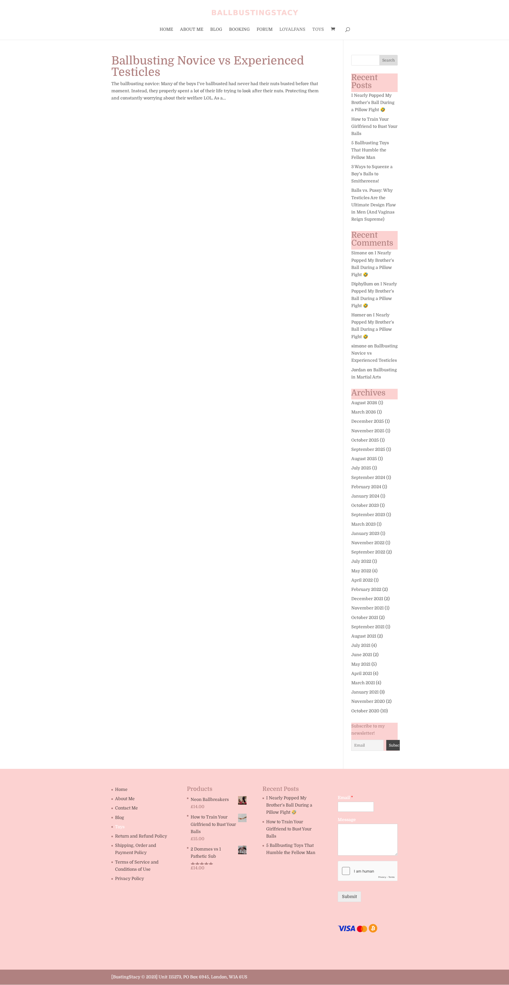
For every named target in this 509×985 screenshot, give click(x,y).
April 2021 (361, 673)
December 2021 (367, 598)
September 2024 (368, 477)
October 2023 (365, 505)
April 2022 (362, 580)
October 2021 (364, 617)
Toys (318, 30)
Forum (265, 30)
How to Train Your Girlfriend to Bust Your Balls (374, 126)
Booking (239, 30)
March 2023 (363, 524)
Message (347, 819)
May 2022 (361, 571)
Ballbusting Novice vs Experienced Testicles (207, 66)
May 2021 (360, 664)
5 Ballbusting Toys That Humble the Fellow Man (370, 150)
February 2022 (366, 589)
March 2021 (363, 683)
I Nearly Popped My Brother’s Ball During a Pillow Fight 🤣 (372, 102)
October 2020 (365, 711)
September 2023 (368, 514)
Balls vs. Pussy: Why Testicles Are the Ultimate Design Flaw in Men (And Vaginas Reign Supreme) (373, 205)
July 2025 (361, 468)
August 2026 (364, 402)
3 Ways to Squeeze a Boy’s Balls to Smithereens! (372, 174)
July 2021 (360, 645)
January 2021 (365, 692)
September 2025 (368, 449)
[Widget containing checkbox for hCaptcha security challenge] (367, 871)
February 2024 (366, 487)
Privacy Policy (129, 878)
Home (166, 30)
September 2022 (368, 552)
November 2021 (367, 608)
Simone (359, 253)
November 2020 (368, 701)
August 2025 (364, 458)
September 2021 (367, 627)
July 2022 (361, 561)
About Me (191, 30)
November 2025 (367, 431)
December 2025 (367, 421)
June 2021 (361, 654)
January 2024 (365, 496)
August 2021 (363, 636)
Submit (349, 896)
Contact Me (126, 808)
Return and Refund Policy (141, 836)
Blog (216, 30)
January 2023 (365, 533)
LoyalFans (292, 30)
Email (345, 797)
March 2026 (363, 412)
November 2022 (367, 543)
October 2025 (365, 440)
